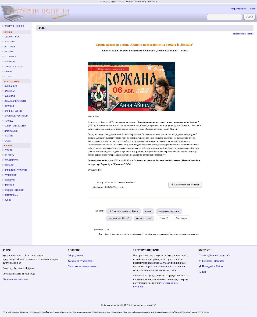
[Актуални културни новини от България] (36, 13)
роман (148, 211)
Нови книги (11, 86)
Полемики (10, 42)
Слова (8, 77)
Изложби (9, 106)
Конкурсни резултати (16, 170)
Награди (9, 165)
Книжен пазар (140, 1)
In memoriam (11, 195)
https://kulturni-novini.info (159, 266)
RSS (204, 271)
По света (9, 155)
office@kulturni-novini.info (216, 255)
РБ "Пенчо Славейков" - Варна (123, 211)
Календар (10, 91)
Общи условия (75, 255)
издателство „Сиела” (119, 218)
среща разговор (144, 218)
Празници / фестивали (16, 116)
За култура (152, 1)
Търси (249, 16)
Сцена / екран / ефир (15, 126)
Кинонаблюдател (14, 67)
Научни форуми (13, 111)
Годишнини (11, 175)
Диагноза (10, 47)
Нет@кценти (11, 160)
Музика (9, 121)
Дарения (9, 185)
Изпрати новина (238, 8)
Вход (252, 8)
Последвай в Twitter (212, 266)
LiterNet (103, 1)
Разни (8, 200)
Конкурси (10, 96)
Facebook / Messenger (213, 261)
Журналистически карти (15, 279)
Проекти (9, 136)
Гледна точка (12, 37)
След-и (8, 150)
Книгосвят (128, 1)
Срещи (8, 141)
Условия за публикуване (81, 261)
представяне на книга (168, 211)
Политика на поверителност (83, 266)
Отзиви (8, 72)
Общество (10, 180)
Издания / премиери (15, 101)
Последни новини (14, 26)
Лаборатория (11, 131)
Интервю (9, 52)
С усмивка (10, 57)
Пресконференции (14, 190)
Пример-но (10, 62)
